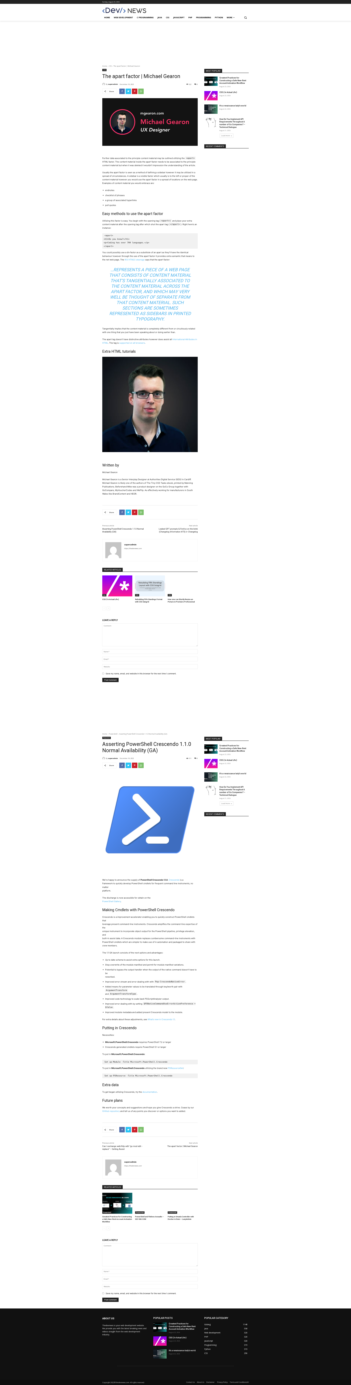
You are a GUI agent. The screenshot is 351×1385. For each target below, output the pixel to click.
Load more (225, 135)
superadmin (113, 84)
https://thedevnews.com (133, 548)
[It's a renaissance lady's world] (211, 109)
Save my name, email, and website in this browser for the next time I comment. (141, 673)
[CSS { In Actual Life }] (117, 585)
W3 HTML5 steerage (135, 259)
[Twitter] (128, 91)
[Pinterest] (134, 91)
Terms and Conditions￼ (239, 1382)
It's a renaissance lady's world (232, 106)
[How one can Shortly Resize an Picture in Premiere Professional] (183, 585)
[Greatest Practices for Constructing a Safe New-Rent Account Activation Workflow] (211, 81)
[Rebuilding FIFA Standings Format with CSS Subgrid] (150, 585)
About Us (200, 1382)
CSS (110, 66)
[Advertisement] (175, 41)
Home (104, 66)
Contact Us (190, 1382)
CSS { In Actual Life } (110, 599)
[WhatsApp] (141, 91)
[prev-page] (104, 608)
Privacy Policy (222, 1382)
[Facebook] (122, 91)
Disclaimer (210, 1382)
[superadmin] (104, 84)
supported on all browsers (132, 343)
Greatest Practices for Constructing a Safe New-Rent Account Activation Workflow (232, 80)
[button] (245, 17)
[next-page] (108, 608)
